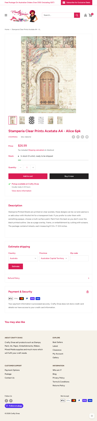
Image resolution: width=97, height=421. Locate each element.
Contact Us (9, 378)
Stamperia (13, 137)
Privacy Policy (59, 378)
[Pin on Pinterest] (78, 137)
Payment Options (12, 370)
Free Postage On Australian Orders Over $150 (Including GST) (29, 2)
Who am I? (57, 370)
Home (7, 29)
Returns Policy (59, 385)
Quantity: (12, 167)
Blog (54, 374)
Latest (55, 346)
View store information (21, 191)
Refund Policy (14, 278)
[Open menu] (6, 15)
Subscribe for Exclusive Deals (78, 2)
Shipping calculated (36, 150)
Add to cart (28, 176)
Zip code (74, 253)
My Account (58, 354)
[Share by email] (87, 137)
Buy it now (69, 176)
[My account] (85, 15)
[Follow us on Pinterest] (11, 400)
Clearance (57, 350)
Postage (8, 374)
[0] (90, 15)
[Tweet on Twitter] (82, 137)
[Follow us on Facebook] (6, 400)
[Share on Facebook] (73, 137)
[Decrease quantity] (20, 167)
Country (11, 253)
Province (43, 253)
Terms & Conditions (61, 382)
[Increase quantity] (33, 167)
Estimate (15, 266)
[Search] (77, 15)
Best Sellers (58, 342)
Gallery (56, 357)
